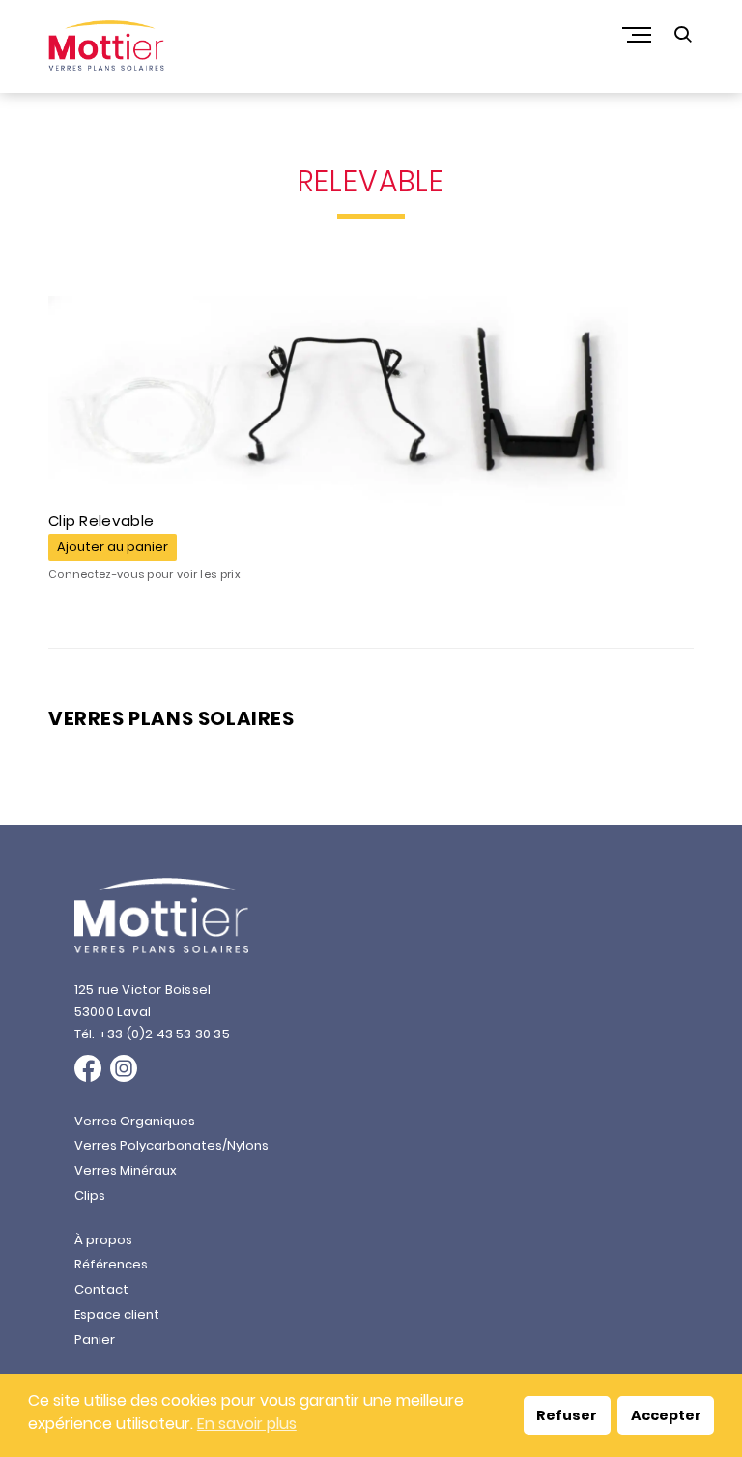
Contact (101, 1289)
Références (111, 1264)
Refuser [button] (566, 1415)
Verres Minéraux (125, 1170)
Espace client (116, 1314)
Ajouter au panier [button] (112, 547)
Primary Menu (638, 34)
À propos (103, 1240)
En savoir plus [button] (247, 1424)
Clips (89, 1195)
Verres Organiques (134, 1121)
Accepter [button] (666, 1415)
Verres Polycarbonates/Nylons (171, 1145)
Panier (94, 1339)
